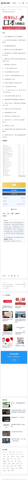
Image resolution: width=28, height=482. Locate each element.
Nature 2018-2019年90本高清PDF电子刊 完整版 (20, 321)
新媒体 (13, 463)
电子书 (4, 215)
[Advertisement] (14, 258)
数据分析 (4, 463)
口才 (8, 213)
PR (19, 454)
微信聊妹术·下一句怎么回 (17, 417)
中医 (8, 456)
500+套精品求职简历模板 (21, 285)
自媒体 (7, 468)
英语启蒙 (20, 468)
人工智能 (17, 456)
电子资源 (14, 9)
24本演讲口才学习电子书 (15, 241)
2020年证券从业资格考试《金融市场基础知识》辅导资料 (7, 286)
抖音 (12, 461)
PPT (17, 454)
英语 (16, 468)
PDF (4, 213)
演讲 (12, 213)
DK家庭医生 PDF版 (19, 345)
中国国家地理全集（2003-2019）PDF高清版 (7, 307)
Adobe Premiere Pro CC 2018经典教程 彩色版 (7, 334)
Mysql (4, 454)
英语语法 (4, 470)
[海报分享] (18, 276)
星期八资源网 (7, 241)
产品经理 (12, 456)
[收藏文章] (8, 276)
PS (22, 454)
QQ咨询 (14, 209)
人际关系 (22, 456)
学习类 (10, 9)
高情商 (12, 470)
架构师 (17, 463)
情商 (9, 461)
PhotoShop (12, 454)
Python (4, 456)
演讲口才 (17, 213)
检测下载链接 (14, 190)
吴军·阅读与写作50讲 (16, 431)
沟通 (21, 463)
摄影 (15, 461)
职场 (4, 468)
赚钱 (9, 470)
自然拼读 (12, 468)
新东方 (9, 463)
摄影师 (19, 461)
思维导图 (4, 461)
